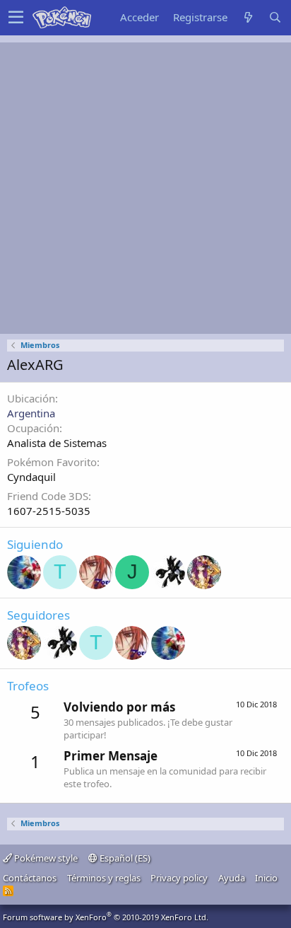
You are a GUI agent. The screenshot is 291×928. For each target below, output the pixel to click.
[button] (16, 17)
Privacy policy (179, 877)
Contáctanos (30, 877)
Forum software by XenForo (105, 917)
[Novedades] (247, 17)
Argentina (31, 413)
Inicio (266, 877)
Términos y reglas (104, 877)
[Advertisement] (145, 188)
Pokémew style (45, 858)
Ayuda (231, 877)
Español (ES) (123, 858)
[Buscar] (274, 17)
